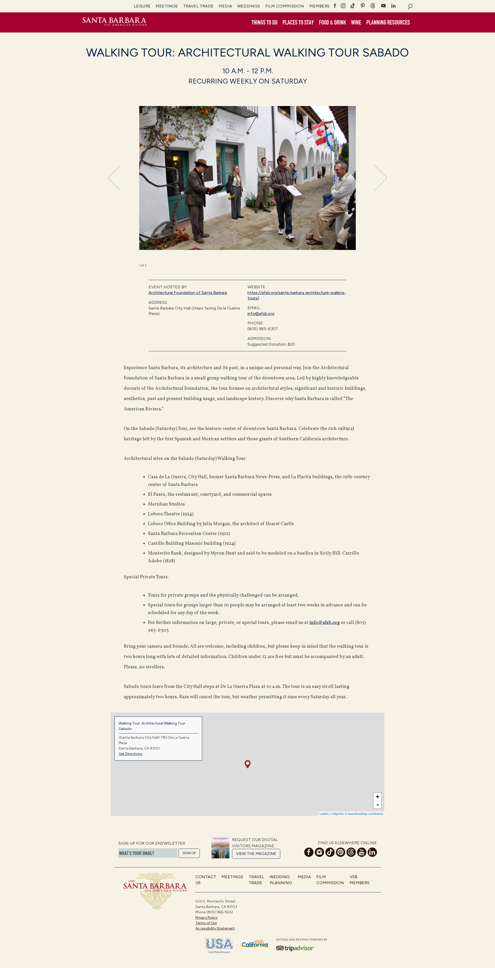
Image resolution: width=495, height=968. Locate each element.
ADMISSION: (259, 338)
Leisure (142, 6)
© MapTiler (337, 813)
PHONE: (255, 323)
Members (319, 6)
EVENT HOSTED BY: (167, 286)
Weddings (248, 6)
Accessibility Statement (215, 928)
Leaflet (323, 813)
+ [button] (377, 796)
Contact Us (205, 879)
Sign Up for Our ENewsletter (151, 843)
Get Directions (130, 754)
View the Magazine (256, 853)
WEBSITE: (257, 286)
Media (225, 6)
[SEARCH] (410, 6)
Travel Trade (198, 6)
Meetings (167, 6)
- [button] (378, 804)
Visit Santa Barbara (114, 22)
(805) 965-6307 (263, 328)
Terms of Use (206, 923)
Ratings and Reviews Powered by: (302, 939)
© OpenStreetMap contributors (364, 813)
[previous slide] (114, 178)
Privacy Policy (206, 917)
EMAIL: (254, 307)
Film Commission (284, 6)
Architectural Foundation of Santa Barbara (187, 292)
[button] (264, 22)
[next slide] (380, 178)
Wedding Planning (281, 879)
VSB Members (359, 879)
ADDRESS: (158, 302)
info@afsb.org (261, 313)
